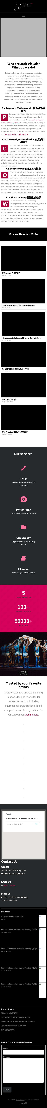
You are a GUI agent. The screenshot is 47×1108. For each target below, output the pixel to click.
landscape (9, 123)
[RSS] (26, 1103)
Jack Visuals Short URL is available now (15, 1017)
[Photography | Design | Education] (23, 6)
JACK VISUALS (20, 1100)
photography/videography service (16, 134)
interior (16, 123)
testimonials (31, 714)
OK (36, 824)
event (3, 123)
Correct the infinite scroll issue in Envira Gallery (18, 1021)
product (40, 120)
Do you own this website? (15, 824)
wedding (34, 120)
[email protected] (9, 885)
